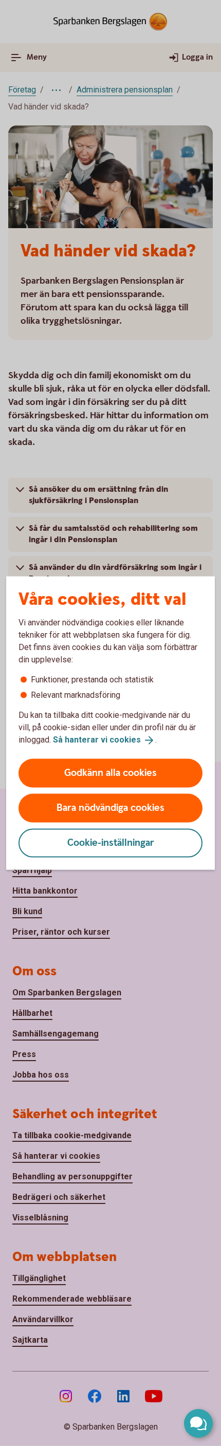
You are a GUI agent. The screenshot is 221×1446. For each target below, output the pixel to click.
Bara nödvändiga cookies (110, 807)
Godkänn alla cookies (110, 772)
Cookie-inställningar (110, 842)
